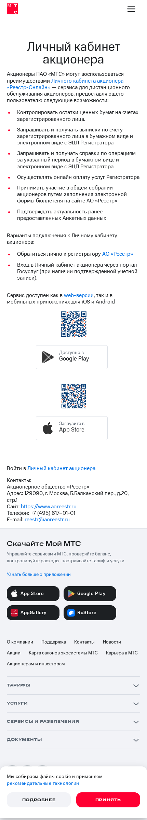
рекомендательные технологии (43, 783)
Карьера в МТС (122, 653)
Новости (112, 642)
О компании (20, 642)
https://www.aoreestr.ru (49, 506)
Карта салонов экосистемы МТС (63, 653)
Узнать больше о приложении (39, 574)
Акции (14, 653)
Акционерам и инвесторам (36, 664)
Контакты (84, 642)
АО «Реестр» (117, 254)
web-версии (79, 295)
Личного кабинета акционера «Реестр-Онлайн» (65, 84)
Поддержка (53, 642)
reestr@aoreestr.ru (47, 519)
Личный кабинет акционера (61, 468)
